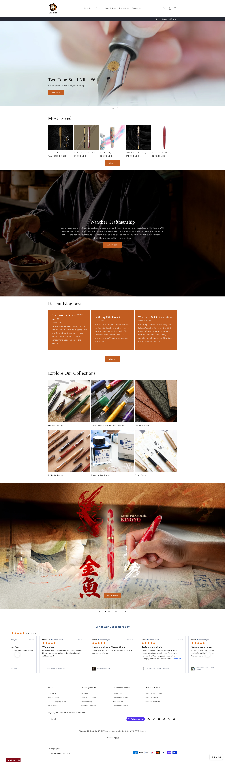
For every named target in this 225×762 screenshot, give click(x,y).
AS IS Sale (52, 706)
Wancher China (151, 697)
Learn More (112, 596)
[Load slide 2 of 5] (109, 611)
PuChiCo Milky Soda (107, 153)
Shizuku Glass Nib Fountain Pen (106, 425)
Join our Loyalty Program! (58, 701)
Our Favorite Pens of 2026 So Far (67, 317)
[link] (62, 669)
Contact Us (117, 693)
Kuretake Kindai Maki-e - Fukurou (86, 153)
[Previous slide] (107, 108)
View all (112, 163)
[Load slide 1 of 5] (105, 611)
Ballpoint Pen (54, 475)
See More (56, 92)
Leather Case (141, 425)
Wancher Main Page (153, 693)
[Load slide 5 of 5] (119, 611)
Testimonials (118, 701)
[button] (88, 8)
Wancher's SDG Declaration (155, 317)
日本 (117, 738)
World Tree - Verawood (56, 153)
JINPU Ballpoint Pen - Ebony (136, 153)
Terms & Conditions (89, 697)
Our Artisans (112, 245)
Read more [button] (77, 659)
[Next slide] (117, 108)
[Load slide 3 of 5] (112, 611)
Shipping (84, 693)
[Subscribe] (87, 719)
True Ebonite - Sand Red (160, 153)
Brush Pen (139, 475)
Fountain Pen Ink (99, 475)
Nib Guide (52, 693)
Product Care (53, 697)
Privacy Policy (86, 701)
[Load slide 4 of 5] (116, 611)
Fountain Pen (54, 425)
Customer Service (120, 706)
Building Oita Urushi (107, 317)
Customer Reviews (120, 697)
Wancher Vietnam (152, 701)
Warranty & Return (88, 706)
